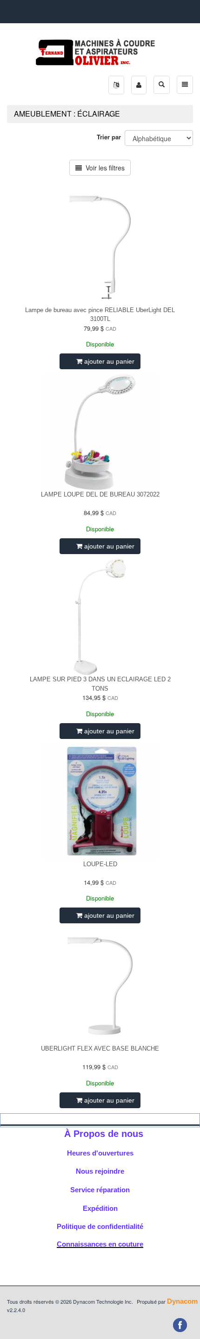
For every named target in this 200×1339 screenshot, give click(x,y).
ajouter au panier (108, 361)
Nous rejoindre (100, 1171)
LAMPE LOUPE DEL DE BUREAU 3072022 (100, 494)
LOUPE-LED (100, 864)
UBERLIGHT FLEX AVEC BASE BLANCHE (100, 1048)
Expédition (100, 1208)
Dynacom (182, 1301)
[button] (116, 85)
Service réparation (100, 1190)
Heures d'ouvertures (100, 1153)
